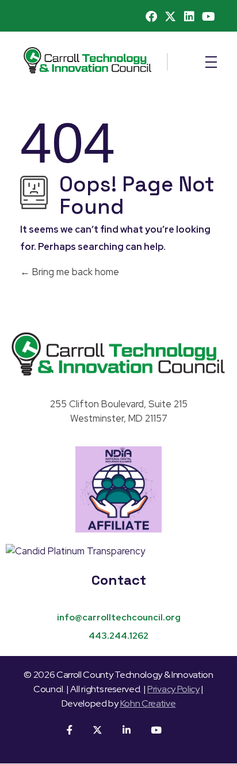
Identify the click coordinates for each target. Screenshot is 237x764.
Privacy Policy (173, 689)
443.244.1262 (118, 636)
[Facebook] (151, 16)
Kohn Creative (148, 703)
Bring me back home (74, 271)
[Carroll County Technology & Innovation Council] (118, 354)
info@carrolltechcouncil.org (119, 617)
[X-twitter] (170, 16)
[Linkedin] (189, 16)
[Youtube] (208, 16)
